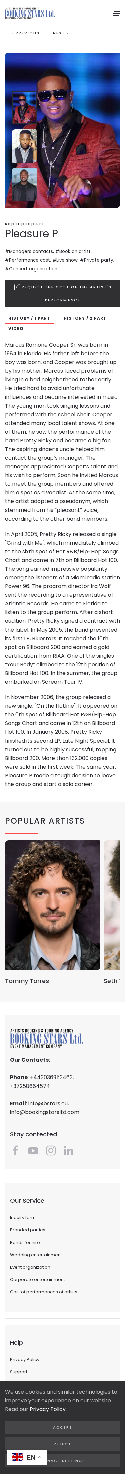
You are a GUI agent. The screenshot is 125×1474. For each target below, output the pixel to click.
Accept (62, 1427)
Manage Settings (62, 1460)
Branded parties (27, 1230)
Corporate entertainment (37, 1279)
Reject (62, 1444)
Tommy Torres (27, 981)
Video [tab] (16, 328)
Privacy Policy (24, 1359)
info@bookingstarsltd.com (44, 1112)
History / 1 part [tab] (29, 318)
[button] (116, 13)
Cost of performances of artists (43, 1292)
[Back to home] (30, 13)
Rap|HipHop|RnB (25, 223)
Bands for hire (25, 1242)
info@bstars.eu (48, 1103)
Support (18, 1372)
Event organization (30, 1267)
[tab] (24, 107)
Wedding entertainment (36, 1255)
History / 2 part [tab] (85, 318)
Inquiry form (23, 1217)
